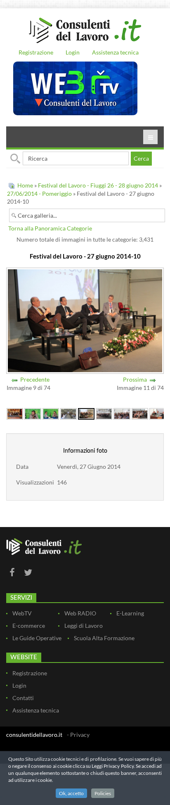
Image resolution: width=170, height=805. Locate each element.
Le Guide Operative (36, 637)
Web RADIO (80, 613)
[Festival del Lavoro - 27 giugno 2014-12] (121, 413)
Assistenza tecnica (115, 52)
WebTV (22, 613)
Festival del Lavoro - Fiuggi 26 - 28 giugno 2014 (98, 185)
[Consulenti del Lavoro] (85, 29)
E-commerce (28, 625)
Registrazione (36, 52)
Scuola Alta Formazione (104, 637)
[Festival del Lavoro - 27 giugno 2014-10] (86, 413)
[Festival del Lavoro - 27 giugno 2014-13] (140, 413)
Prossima (135, 379)
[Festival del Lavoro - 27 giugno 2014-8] (50, 413)
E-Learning (130, 613)
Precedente (35, 379)
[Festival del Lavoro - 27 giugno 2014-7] (32, 413)
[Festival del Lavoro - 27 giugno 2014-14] (157, 413)
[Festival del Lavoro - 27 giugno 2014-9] (68, 413)
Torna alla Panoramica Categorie (50, 228)
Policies (102, 793)
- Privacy (78, 734)
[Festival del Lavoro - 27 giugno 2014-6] (15, 413)
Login (73, 52)
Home (25, 185)
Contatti (23, 697)
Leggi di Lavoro (83, 625)
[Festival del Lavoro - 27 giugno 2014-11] (104, 413)
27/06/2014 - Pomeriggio (39, 193)
